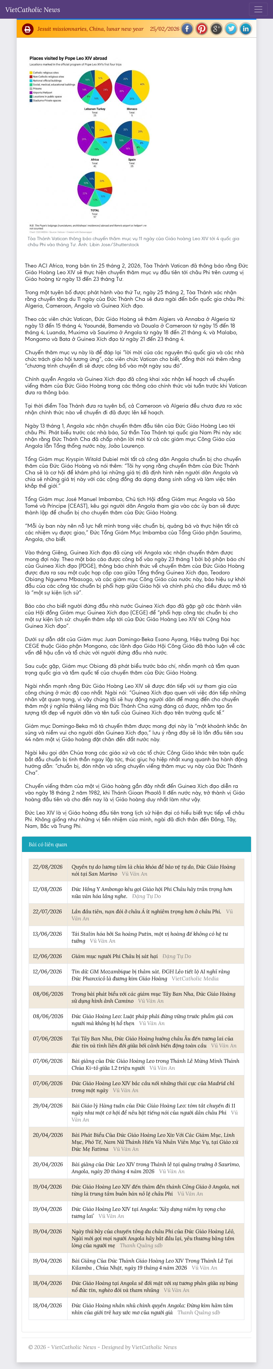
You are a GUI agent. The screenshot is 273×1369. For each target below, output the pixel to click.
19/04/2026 (47, 1186)
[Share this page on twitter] (231, 28)
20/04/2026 (48, 1134)
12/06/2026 (47, 955)
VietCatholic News (32, 9)
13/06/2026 (47, 933)
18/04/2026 (47, 1282)
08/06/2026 (48, 993)
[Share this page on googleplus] (216, 28)
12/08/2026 (47, 888)
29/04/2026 (48, 1105)
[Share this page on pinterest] (201, 28)
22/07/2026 (47, 911)
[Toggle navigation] (258, 9)
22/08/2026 (48, 866)
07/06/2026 (48, 1038)
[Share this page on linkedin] (245, 28)
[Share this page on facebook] (187, 28)
